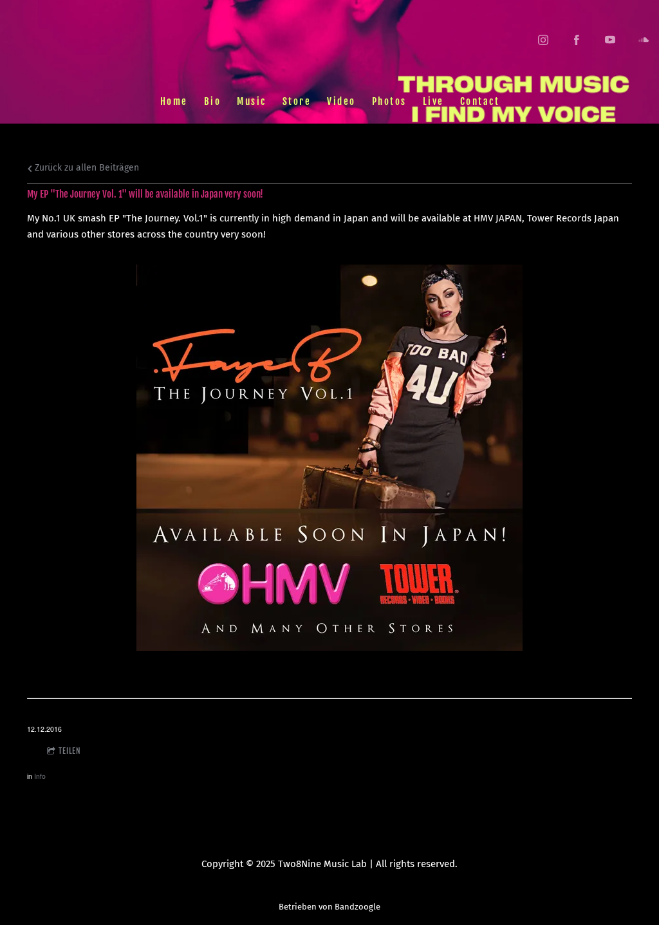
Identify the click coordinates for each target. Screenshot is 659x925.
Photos (388, 101)
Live (432, 101)
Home (173, 101)
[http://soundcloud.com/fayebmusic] (643, 40)
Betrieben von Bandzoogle (329, 906)
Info (40, 776)
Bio (212, 101)
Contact (479, 101)
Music (251, 101)
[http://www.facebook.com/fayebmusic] (576, 40)
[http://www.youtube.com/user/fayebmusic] (610, 40)
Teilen (70, 751)
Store (296, 101)
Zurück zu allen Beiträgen (85, 167)
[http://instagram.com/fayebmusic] (543, 40)
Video (341, 101)
